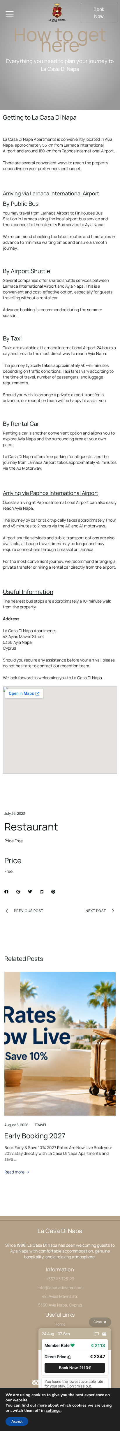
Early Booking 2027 (34, 1135)
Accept (16, 1421)
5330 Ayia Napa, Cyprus (60, 1305)
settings (53, 1410)
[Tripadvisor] (36, 1382)
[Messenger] (96, 1334)
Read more (14, 1172)
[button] (99, 13)
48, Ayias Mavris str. (60, 1296)
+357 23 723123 (60, 1279)
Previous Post (28, 910)
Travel (41, 1124)
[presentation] (15, 1088)
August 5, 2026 (16, 1124)
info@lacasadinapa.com (60, 1287)
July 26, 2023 (14, 813)
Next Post (96, 910)
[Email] (104, 1334)
